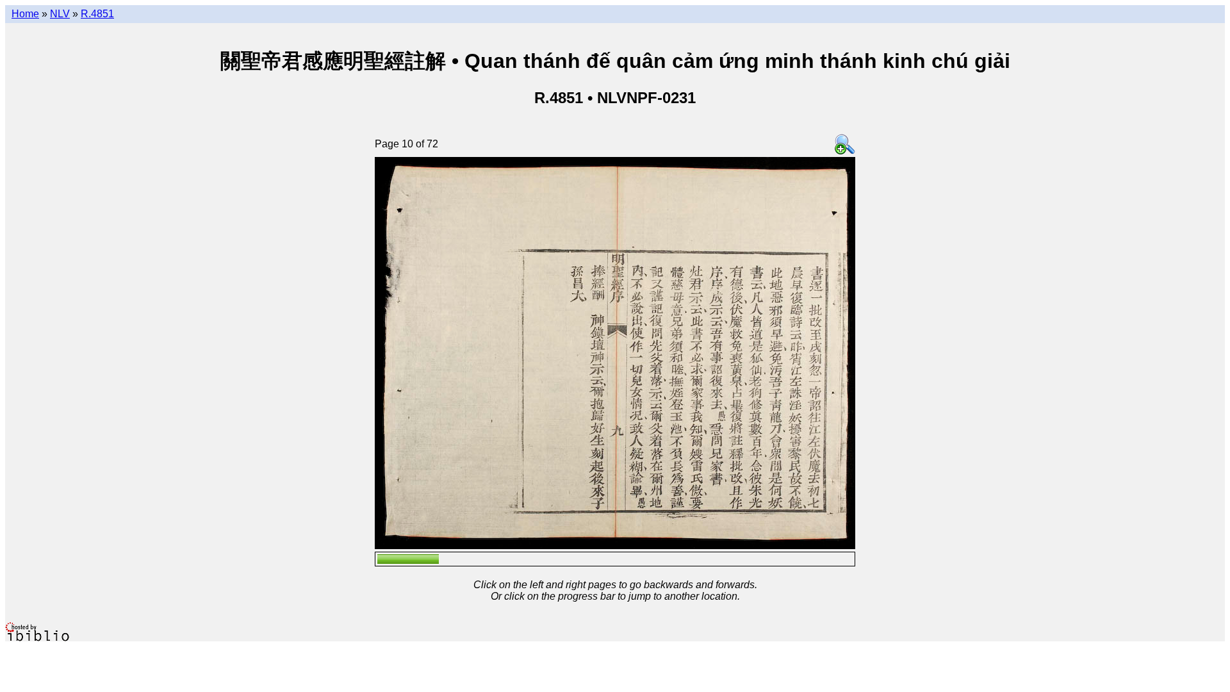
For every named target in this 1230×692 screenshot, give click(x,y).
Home (25, 13)
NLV (60, 13)
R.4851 (97, 13)
